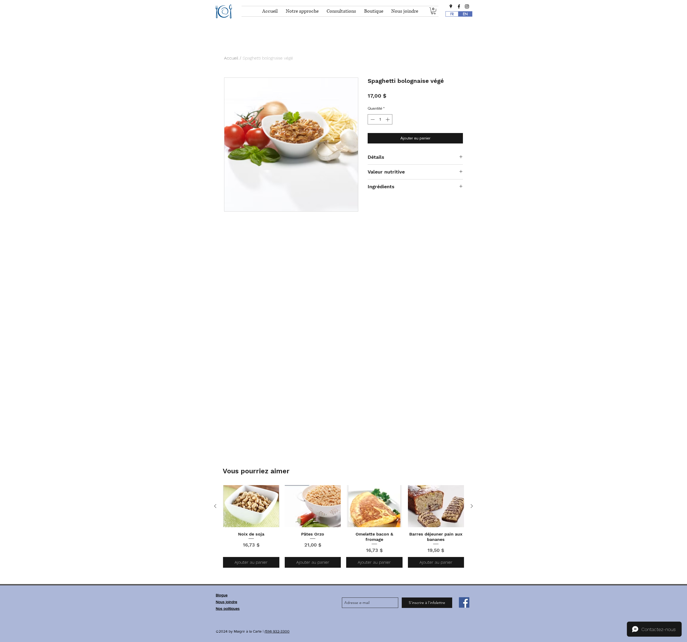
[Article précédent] (215, 506)
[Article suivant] (472, 506)
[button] (433, 11)
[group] (343, 526)
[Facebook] (464, 602)
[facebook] (459, 6)
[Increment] (388, 119)
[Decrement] (372, 119)
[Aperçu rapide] (251, 506)
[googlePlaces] (451, 6)
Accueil (231, 58)
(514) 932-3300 (277, 631)
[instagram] (467, 6)
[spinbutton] (380, 119)
